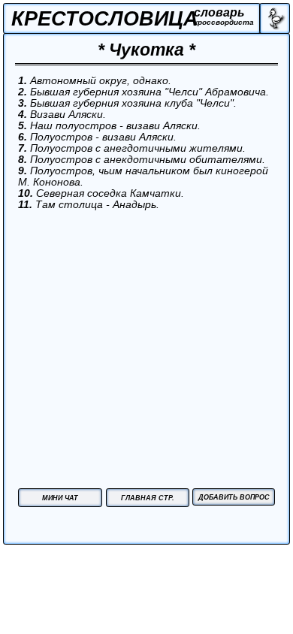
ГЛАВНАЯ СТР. (147, 498)
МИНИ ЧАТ (60, 498)
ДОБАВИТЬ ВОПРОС (234, 497)
